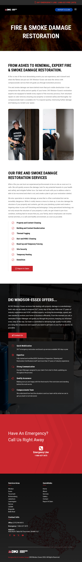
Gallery (45, 496)
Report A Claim (64, 10)
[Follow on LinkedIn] (14, 535)
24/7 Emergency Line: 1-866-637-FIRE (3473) (55, 2)
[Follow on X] (18, 535)
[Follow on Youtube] (22, 535)
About (45, 491)
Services (46, 494)
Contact (45, 499)
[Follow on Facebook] (10, 535)
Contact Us (18, 335)
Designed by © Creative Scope (18, 557)
